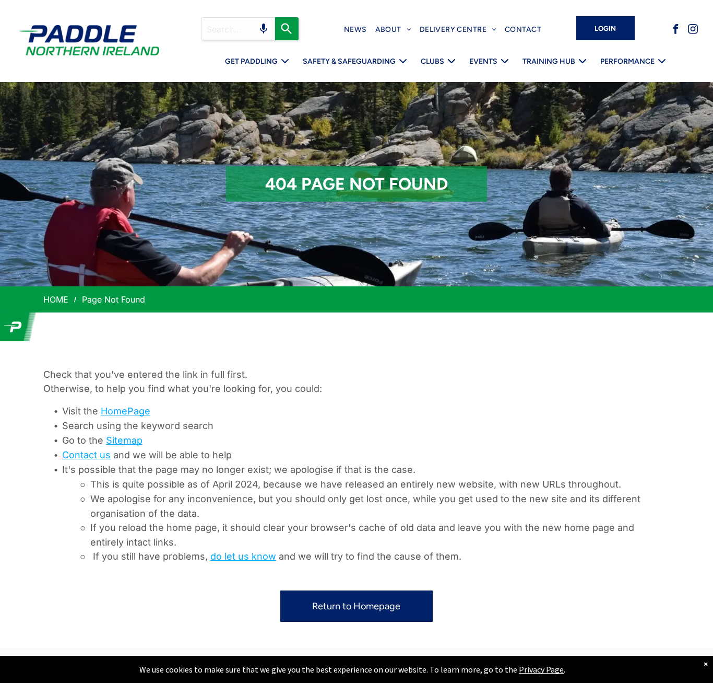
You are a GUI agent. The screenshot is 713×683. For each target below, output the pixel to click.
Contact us (86, 454)
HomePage (125, 411)
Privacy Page (541, 669)
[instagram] (693, 30)
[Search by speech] (263, 29)
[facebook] (676, 30)
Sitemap (124, 440)
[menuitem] (355, 29)
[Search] (287, 28)
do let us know (243, 556)
